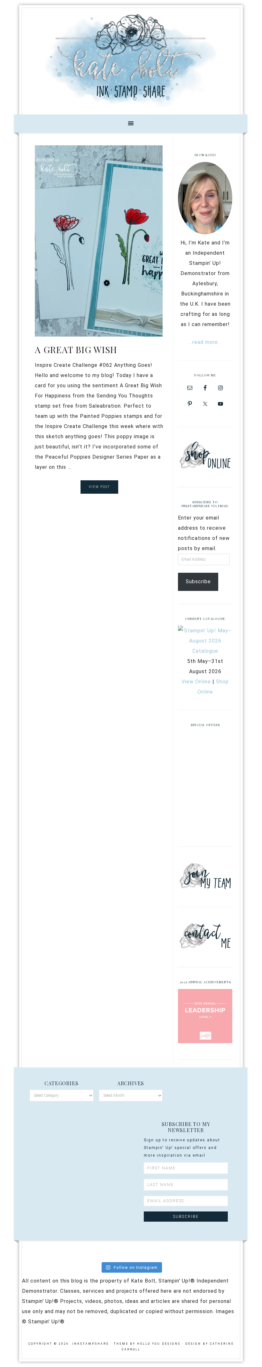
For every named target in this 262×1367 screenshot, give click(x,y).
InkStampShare (131, 59)
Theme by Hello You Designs (147, 1343)
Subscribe (198, 581)
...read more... (205, 342)
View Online (196, 682)
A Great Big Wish (76, 349)
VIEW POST (99, 487)
